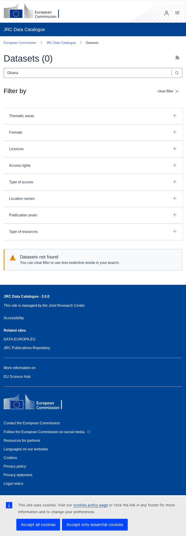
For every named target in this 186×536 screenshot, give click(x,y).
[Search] (177, 73)
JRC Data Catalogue (61, 42)
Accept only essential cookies (94, 524)
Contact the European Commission (32, 423)
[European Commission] (35, 11)
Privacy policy (15, 466)
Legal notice (13, 483)
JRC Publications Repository (27, 348)
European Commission (20, 42)
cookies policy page (90, 505)
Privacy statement (18, 475)
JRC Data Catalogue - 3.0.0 (26, 296)
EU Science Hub (17, 377)
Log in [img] (166, 13)
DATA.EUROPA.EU (20, 339)
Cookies (10, 458)
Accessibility (14, 318)
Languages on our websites (26, 449)
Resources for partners (22, 440)
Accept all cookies (38, 524)
